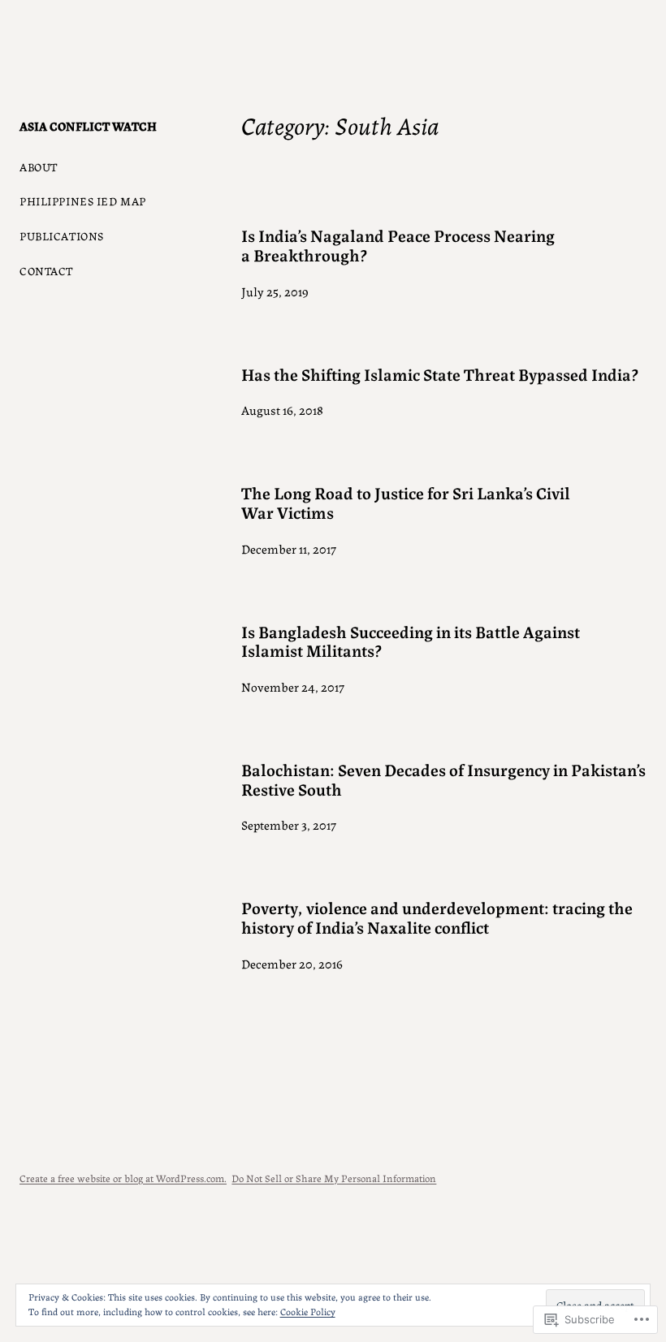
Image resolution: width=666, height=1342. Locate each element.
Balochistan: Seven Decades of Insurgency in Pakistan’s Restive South (443, 779)
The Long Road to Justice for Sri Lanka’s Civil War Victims (405, 502)
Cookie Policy (307, 1311)
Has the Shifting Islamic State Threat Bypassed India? (439, 374)
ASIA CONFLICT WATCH (88, 125)
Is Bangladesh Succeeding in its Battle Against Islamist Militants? (410, 641)
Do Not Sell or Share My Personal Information (333, 1177)
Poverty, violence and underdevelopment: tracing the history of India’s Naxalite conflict (437, 917)
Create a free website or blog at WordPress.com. (123, 1177)
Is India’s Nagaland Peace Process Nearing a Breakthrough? (398, 245)
